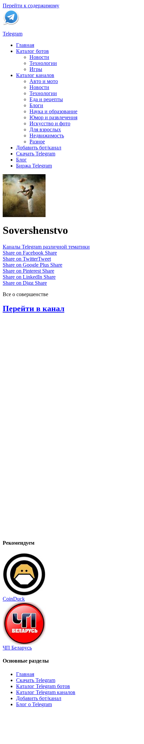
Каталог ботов (32, 51)
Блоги (36, 105)
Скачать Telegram (35, 153)
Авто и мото (43, 81)
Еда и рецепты (46, 99)
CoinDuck (14, 599)
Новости (39, 57)
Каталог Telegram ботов (43, 686)
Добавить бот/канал (38, 147)
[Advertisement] (53, 432)
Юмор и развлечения (53, 117)
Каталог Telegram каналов (45, 692)
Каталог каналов (35, 75)
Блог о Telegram (34, 704)
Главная (25, 45)
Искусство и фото (49, 123)
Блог (21, 159)
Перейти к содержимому (31, 5)
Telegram (12, 34)
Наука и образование (53, 111)
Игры (35, 69)
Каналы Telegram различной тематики (46, 247)
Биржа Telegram (34, 165)
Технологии (43, 63)
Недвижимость (46, 135)
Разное (37, 141)
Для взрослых (45, 129)
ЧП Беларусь (17, 648)
